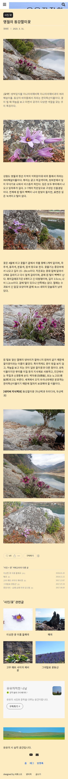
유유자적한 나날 (17, 688)
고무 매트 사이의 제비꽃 (13, 580)
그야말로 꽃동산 (10, 584)
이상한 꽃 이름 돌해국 (12, 573)
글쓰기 (38, 774)
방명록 (40, 763)
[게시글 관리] (19, 555)
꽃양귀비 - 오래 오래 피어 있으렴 (16, 587)
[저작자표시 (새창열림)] (38, 556)
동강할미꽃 (28, 391)
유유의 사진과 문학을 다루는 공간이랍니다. (27, 699)
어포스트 (18, 774)
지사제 (37, 371)
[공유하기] (15, 555)
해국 (5, 576)
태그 (32, 763)
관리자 (29, 774)
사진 (6, 567)
